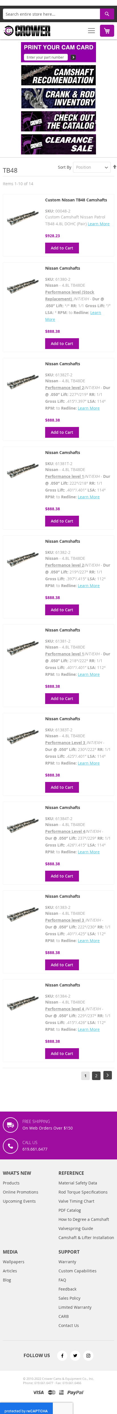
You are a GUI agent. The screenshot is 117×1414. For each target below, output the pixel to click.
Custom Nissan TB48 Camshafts (76, 200)
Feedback (67, 1289)
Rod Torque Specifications (83, 1192)
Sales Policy (69, 1298)
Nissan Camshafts (62, 268)
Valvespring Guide (75, 1228)
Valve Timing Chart (76, 1201)
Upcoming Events (19, 1201)
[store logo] (27, 30)
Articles (10, 1270)
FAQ (62, 1280)
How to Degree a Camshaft (83, 1219)
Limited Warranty (74, 1307)
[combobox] (58, 14)
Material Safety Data (77, 1183)
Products (11, 1183)
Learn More (99, 223)
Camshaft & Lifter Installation (86, 1237)
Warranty (67, 1261)
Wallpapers (13, 1261)
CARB (63, 1316)
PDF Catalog (69, 1210)
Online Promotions (20, 1192)
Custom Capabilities (77, 1270)
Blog (7, 1280)
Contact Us (68, 1325)
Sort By (64, 167)
